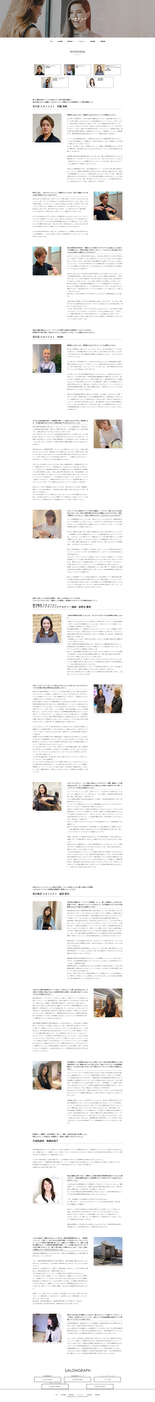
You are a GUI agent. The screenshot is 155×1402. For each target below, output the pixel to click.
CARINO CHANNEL (55, 1386)
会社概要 (60, 41)
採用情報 (92, 41)
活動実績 (102, 41)
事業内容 (70, 41)
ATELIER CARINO (77, 1379)
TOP (51, 41)
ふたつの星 (107, 1379)
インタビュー (81, 41)
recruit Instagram (47, 1379)
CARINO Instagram (99, 1386)
